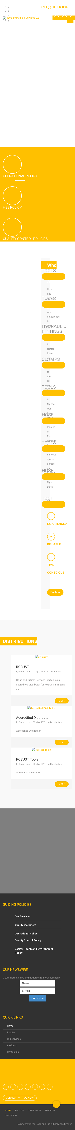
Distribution (55, 671)
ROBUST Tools (27, 759)
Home (10, 1026)
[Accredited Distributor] (41, 708)
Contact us (13, 1052)
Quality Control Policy (28, 940)
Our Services (23, 916)
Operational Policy (26, 933)
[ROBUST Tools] (41, 749)
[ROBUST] (41, 657)
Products (12, 1045)
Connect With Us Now (20, 1097)
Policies (11, 1032)
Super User (25, 671)
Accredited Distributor (33, 718)
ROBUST (22, 667)
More (62, 700)
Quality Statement (25, 925)
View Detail (54, 276)
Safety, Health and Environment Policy (34, 950)
